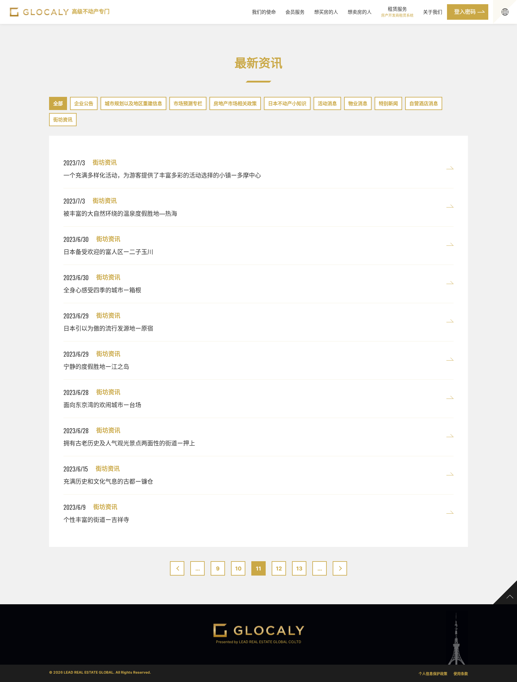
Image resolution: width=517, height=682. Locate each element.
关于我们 (432, 12)
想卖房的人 (360, 12)
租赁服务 (397, 12)
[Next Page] (340, 568)
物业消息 (357, 103)
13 (299, 568)
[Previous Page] (177, 568)
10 (238, 568)
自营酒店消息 (423, 103)
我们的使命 (264, 12)
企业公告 (83, 103)
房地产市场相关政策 (235, 103)
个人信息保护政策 (433, 674)
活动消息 (327, 103)
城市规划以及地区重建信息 (133, 103)
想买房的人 (326, 12)
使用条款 (461, 674)
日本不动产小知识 (287, 103)
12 (279, 568)
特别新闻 (388, 103)
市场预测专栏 (188, 103)
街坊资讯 (62, 120)
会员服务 (295, 12)
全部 (58, 103)
